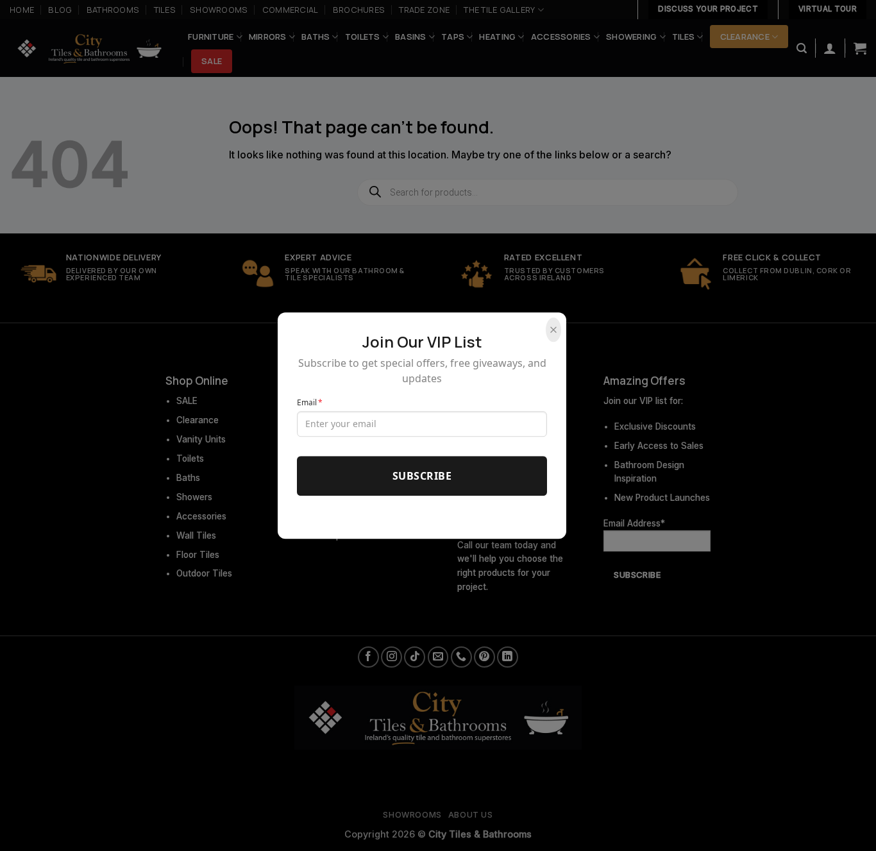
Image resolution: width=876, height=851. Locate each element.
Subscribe (421, 476)
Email (310, 402)
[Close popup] (553, 329)
